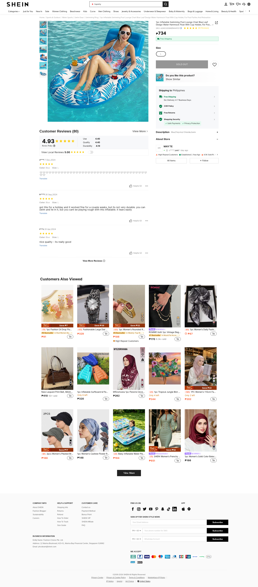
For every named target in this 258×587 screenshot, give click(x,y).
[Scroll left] (246, 11)
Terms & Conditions (137, 578)
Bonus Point (87, 515)
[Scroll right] (249, 11)
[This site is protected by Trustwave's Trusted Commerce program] (132, 562)
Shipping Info (62, 507)
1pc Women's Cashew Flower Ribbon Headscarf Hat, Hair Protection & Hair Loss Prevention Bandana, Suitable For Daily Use (93, 454)
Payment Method (88, 511)
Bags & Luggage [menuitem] (195, 11)
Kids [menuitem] (85, 11)
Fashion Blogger (39, 511)
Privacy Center (97, 578)
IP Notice (110, 581)
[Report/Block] (146, 186)
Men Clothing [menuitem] (104, 11)
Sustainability (38, 515)
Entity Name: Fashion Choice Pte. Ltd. (48, 540)
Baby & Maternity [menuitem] (177, 11)
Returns (60, 511)
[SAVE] (215, 64)
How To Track (62, 522)
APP (183, 503)
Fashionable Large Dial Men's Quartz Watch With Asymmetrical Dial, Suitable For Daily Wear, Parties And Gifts (93, 329)
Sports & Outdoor (53, 17)
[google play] (189, 510)
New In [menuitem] (39, 11)
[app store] (183, 510)
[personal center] (226, 4)
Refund (60, 515)
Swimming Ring (91, 17)
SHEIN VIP (86, 518)
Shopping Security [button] (172, 119)
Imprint (119, 581)
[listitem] (57, 313)
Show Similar (173, 79)
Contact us (86, 507)
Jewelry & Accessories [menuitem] (131, 11)
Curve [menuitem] (92, 11)
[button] (244, 4)
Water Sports (67, 17)
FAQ (83, 525)
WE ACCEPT (135, 552)
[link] (231, 4)
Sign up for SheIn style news (145, 517)
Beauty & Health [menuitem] (228, 11)
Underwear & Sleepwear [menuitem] (155, 11)
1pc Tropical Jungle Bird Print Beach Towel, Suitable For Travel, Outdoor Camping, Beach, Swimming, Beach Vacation (165, 392)
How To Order (62, 518)
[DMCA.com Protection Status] (139, 562)
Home (41, 17)
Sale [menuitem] (47, 11)
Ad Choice (129, 581)
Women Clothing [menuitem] (59, 11)
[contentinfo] (179, 556)
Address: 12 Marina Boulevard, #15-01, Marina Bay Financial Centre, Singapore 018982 (68, 543)
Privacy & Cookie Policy (116, 578)
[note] (57, 325)
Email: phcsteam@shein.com (44, 547)
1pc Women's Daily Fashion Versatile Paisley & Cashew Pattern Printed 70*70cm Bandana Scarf (201, 329)
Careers (36, 518)
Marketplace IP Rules (156, 578)
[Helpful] (130, 186)
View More (129, 473)
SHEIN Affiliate (87, 522)
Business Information (44, 536)
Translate (43, 179)
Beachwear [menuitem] (75, 11)
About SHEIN (38, 507)
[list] (154, 509)
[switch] (90, 152)
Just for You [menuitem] (28, 11)
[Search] (166, 4)
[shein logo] (17, 4)
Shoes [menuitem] (116, 11)
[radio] (161, 53)
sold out (182, 64)
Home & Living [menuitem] (212, 11)
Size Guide (61, 525)
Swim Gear (79, 17)
